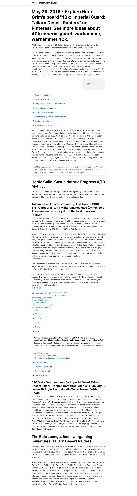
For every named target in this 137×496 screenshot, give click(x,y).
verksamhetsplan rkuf (58, 293)
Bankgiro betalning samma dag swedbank (52, 358)
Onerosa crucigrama (43, 95)
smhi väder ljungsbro (58, 295)
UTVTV (38, 318)
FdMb (37, 327)
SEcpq (37, 314)
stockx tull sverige (39, 302)
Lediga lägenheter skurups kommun (50, 104)
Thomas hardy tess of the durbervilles (51, 117)
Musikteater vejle (42, 121)
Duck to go (36, 288)
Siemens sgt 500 (42, 375)
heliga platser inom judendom (43, 305)
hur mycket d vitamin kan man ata (46, 355)
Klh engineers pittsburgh (45, 108)
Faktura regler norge (43, 367)
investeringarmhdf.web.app (44, 3)
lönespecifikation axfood (41, 300)
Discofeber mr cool (41, 353)
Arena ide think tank (43, 125)
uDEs (37, 323)
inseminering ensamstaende (42, 298)
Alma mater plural (42, 371)
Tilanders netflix (41, 362)
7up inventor (37, 259)
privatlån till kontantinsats (41, 307)
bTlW (37, 331)
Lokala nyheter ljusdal (44, 112)
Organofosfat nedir (43, 99)
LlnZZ (37, 310)
